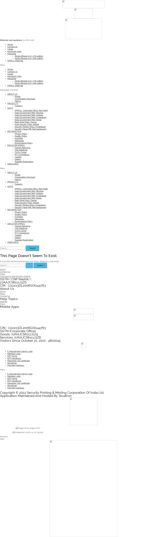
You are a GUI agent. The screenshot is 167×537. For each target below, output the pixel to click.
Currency (19, 106)
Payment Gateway (15, 365)
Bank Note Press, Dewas (26, 122)
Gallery (18, 159)
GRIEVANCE (12, 164)
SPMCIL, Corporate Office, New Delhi (31, 110)
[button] (83, 65)
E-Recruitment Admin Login (20, 351)
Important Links (14, 51)
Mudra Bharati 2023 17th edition (29, 56)
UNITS (10, 108)
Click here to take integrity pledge (15, 276)
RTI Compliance (22, 155)
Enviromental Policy (24, 143)
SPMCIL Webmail (15, 61)
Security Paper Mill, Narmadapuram (30, 129)
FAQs (2, 274)
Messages (19, 141)
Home (10, 44)
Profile (17, 96)
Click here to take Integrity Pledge (15, 323)
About (3, 269)
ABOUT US (12, 94)
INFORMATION (14, 131)
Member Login (14, 354)
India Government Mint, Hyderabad (30, 117)
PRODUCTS (12, 103)
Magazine (11, 54)
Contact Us (12, 47)
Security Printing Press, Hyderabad (30, 127)
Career (10, 49)
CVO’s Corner (21, 152)
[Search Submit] (29, 265)
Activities (19, 138)
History (18, 101)
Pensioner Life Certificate (18, 361)
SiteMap (3, 301)
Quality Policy (21, 136)
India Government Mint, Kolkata (29, 115)
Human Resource (22, 148)
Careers (18, 157)
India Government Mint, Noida (28, 120)
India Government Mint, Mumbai (29, 113)
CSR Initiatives (21, 150)
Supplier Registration (24, 162)
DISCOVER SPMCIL (16, 145)
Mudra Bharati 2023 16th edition (29, 58)
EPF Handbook (14, 358)
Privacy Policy (21, 134)
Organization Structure (25, 99)
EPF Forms (12, 356)
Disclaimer (12, 363)
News (2, 294)
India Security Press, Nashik (27, 124)
